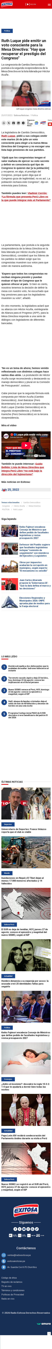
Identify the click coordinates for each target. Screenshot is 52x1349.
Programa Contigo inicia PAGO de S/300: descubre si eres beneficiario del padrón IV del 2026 (28, 715)
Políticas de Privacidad (12, 1294)
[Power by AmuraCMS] (44, 1324)
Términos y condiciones (12, 1290)
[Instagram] (28, 1229)
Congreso (6, 506)
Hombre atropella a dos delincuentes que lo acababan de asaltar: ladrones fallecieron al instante (28, 668)
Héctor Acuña (19, 506)
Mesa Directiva (34, 506)
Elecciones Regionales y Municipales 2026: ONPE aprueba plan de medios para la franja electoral (34, 602)
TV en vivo (6, 1286)
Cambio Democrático (31, 502)
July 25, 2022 (10, 489)
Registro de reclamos (11, 1282)
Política (7, 31)
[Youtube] (24, 1229)
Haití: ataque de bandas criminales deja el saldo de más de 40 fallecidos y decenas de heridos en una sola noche (28, 703)
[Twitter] (8, 123)
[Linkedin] (18, 123)
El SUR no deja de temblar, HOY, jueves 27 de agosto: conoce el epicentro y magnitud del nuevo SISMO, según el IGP (24, 932)
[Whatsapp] (3, 123)
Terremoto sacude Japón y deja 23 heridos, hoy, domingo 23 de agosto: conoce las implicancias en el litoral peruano (28, 680)
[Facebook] (13, 123)
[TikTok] (37, 1229)
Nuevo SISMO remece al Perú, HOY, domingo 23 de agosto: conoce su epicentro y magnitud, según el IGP (28, 691)
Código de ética (9, 1277)
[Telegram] (23, 123)
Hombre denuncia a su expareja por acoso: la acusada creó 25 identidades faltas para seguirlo (25, 984)
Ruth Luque (17, 509)
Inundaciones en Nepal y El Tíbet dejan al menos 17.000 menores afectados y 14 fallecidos (22, 881)
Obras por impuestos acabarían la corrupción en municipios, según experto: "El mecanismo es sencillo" (33, 566)
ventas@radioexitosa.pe (19, 1255)
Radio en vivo (7, 1298)
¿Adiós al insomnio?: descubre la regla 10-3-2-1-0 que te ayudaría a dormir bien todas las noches (25, 1087)
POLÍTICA (5, 509)
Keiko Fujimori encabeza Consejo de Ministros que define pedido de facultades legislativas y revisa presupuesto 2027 (34, 532)
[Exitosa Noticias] (6, 4)
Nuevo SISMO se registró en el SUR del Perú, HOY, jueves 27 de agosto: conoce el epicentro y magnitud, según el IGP (25, 1187)
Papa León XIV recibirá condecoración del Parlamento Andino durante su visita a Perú (24, 1137)
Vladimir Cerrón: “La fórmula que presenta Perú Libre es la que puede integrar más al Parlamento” (26, 197)
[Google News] (32, 1229)
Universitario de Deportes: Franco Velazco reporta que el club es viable (23, 830)
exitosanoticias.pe (16, 1261)
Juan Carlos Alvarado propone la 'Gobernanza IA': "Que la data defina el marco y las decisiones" (35, 584)
